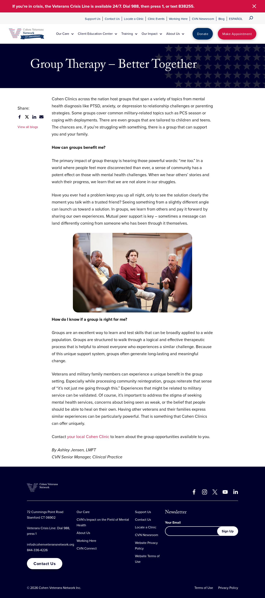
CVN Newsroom (203, 19)
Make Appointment (237, 33)
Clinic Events (156, 19)
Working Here (178, 19)
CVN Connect (87, 548)
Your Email (173, 522)
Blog (221, 19)
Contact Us (112, 19)
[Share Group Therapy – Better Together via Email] (41, 117)
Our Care (83, 512)
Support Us (92, 19)
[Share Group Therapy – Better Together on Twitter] (27, 117)
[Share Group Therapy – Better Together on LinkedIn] (34, 117)
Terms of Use (203, 587)
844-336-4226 (37, 550)
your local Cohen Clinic (88, 436)
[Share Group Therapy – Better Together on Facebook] (20, 117)
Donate (202, 33)
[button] (254, 6)
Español (236, 19)
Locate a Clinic (133, 19)
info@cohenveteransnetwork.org (50, 544)
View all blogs (28, 127)
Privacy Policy (228, 587)
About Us (83, 532)
